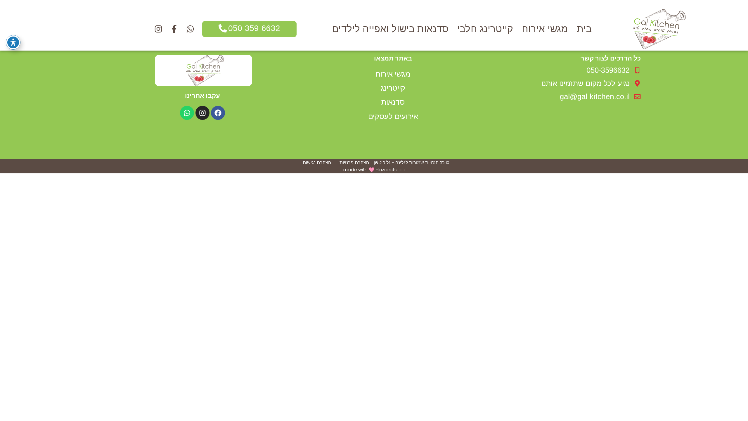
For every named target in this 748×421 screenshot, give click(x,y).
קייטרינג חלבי (485, 29)
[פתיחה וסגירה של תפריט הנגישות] (13, 42)
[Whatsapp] (187, 113)
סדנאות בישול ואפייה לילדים (390, 29)
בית (584, 29)
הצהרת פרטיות (354, 162)
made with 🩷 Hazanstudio (374, 169)
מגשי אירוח (545, 29)
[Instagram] (202, 113)
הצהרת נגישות (317, 162)
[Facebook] (218, 113)
